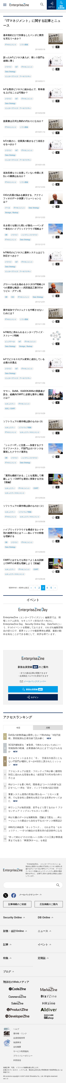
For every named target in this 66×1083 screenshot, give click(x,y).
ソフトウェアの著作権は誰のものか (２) (23, 505)
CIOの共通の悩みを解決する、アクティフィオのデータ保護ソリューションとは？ (23, 198)
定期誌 (41, 958)
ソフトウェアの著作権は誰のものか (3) (23, 421)
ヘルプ (16, 1028)
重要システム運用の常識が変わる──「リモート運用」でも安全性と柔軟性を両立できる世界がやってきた (35, 797)
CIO (12, 297)
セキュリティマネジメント (29, 432)
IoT (16, 67)
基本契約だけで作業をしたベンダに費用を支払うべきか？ (23, 36)
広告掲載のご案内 (49, 904)
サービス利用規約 (21, 1051)
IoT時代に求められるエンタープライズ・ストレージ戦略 (24, 333)
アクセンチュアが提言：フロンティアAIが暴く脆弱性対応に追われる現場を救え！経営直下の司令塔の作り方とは (35, 774)
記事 (5, 944)
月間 (48, 727)
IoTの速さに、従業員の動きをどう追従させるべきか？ (24, 142)
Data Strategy (10, 71)
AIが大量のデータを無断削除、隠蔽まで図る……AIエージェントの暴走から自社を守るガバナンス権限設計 (35, 819)
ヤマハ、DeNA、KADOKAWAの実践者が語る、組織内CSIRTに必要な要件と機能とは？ (24, 394)
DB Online (44, 917)
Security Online (12, 917)
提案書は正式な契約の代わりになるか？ (23, 120)
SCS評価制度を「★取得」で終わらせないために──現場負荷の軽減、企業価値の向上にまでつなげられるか (35, 748)
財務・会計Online (13, 931)
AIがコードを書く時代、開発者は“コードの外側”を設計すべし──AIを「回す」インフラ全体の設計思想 (34, 786)
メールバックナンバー (35, 681)
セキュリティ (10, 404)
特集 (5, 958)
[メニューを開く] (5, 5)
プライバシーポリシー (23, 1055)
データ (7, 208)
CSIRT (35, 488)
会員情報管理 (19, 1037)
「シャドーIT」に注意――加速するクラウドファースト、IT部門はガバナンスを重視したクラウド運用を (23, 448)
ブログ (7, 971)
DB (6, 235)
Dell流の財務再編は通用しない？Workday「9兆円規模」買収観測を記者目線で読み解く (34, 736)
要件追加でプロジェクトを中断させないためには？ (23, 311)
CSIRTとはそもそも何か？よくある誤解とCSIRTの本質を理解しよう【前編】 (23, 561)
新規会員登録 (34, 689)
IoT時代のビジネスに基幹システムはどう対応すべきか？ (24, 254)
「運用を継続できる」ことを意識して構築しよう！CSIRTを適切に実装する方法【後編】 (23, 479)
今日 (18, 727)
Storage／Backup (11, 212)
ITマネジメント (10, 44)
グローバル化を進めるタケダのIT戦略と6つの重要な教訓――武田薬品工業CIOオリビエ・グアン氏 (24, 287)
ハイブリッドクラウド (29, 235)
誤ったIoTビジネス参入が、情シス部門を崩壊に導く (24, 59)
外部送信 (17, 1060)
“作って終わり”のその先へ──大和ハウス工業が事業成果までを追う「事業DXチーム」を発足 (35, 838)
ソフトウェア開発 (25, 427)
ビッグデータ (10, 341)
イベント (43, 944)
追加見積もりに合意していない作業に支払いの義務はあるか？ (23, 174)
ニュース (43, 931)
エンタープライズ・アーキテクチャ (18, 76)
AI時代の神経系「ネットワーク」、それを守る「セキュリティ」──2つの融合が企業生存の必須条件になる (35, 828)
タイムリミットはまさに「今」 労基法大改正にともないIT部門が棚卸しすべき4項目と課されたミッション (35, 761)
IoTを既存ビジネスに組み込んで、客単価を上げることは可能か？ (24, 90)
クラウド (8, 67)
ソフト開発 (24, 44)
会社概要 (17, 1046)
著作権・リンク (20, 1033)
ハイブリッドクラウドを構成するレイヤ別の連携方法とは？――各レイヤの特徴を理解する (23, 533)
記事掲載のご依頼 (17, 904)
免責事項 (17, 1042)
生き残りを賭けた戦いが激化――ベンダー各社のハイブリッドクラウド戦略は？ (23, 227)
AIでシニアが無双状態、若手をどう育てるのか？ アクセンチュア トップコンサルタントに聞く (35, 809)
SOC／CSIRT (10, 408)
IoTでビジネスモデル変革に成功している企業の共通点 (24, 360)
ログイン (34, 697)
